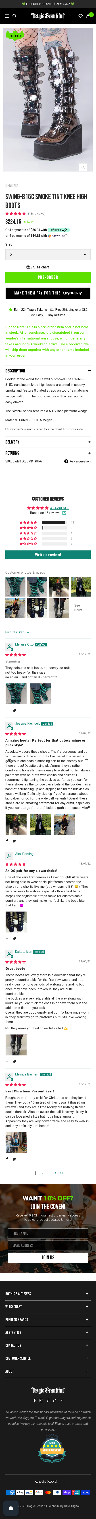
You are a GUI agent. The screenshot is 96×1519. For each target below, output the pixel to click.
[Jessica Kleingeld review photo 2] (40, 824)
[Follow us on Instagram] (41, 1400)
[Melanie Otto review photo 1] (16, 694)
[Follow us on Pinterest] (48, 1400)
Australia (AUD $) (46, 1481)
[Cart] (88, 16)
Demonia (11, 185)
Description (15, 371)
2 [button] (42, 1173)
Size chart (41, 267)
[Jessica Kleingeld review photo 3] (64, 824)
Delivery (12, 442)
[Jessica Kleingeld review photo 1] (16, 824)
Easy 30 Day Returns (50, 315)
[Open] (11, 1508)
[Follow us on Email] (61, 1400)
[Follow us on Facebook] (34, 1400)
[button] (16, 214)
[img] (15, 655)
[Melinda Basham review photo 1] (16, 1142)
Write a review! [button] (48, 555)
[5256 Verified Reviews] (48, 1436)
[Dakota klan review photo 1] (16, 1045)
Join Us (48, 1257)
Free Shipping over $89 (71, 309)
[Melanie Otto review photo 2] (40, 694)
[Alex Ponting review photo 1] (16, 922)
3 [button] (49, 1173)
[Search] (15, 16)
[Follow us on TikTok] (54, 1400)
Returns (12, 453)
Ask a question (80, 461)
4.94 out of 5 (59, 508)
